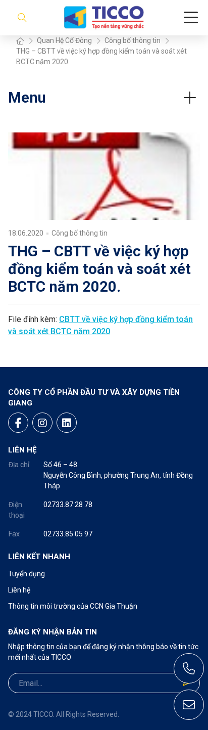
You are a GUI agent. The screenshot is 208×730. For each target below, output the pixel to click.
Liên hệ (19, 590)
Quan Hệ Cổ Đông (64, 40)
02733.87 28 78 (67, 504)
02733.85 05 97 (67, 534)
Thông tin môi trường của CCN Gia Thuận (72, 606)
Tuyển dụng (26, 574)
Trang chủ (20, 40)
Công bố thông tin (133, 40)
